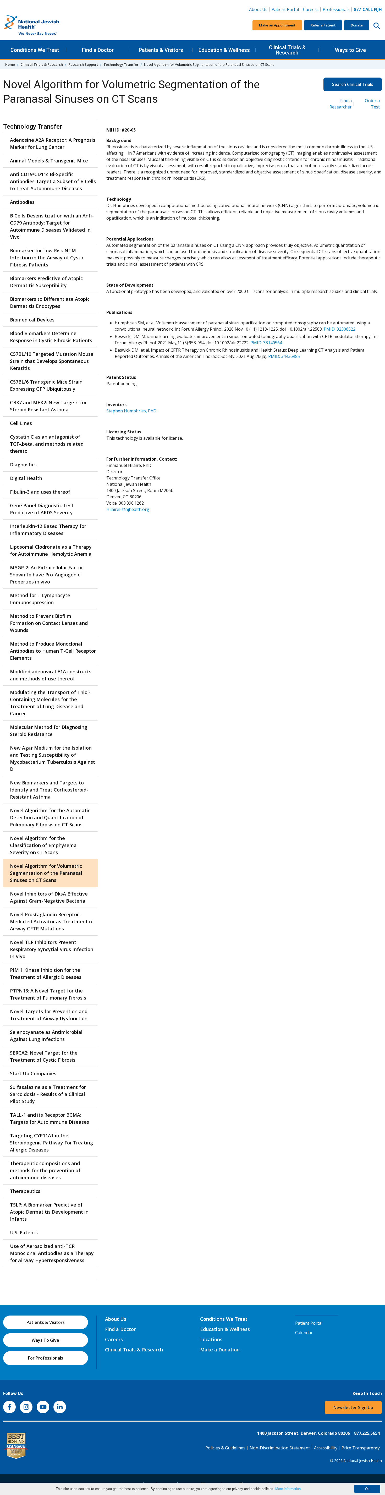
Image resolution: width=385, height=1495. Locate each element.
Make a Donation (220, 1349)
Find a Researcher (340, 104)
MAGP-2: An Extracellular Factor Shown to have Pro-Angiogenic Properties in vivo (46, 574)
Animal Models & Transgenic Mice (49, 160)
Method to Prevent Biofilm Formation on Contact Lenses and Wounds (49, 623)
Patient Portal (285, 9)
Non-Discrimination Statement (280, 1448)
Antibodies (22, 202)
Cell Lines (21, 423)
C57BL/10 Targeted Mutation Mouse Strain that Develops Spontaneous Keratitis (52, 361)
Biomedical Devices (32, 320)
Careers (312, 9)
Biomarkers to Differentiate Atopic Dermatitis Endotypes (50, 302)
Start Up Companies (33, 1073)
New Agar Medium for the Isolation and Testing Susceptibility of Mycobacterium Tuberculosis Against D (52, 758)
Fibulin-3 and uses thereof (40, 492)
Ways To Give (45, 1340)
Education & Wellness (224, 50)
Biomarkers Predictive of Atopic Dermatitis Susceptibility (46, 281)
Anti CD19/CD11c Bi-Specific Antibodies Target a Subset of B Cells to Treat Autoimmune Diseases (53, 181)
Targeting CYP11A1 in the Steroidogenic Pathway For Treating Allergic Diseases (51, 1142)
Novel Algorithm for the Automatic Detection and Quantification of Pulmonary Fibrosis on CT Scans (50, 817)
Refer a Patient (323, 25)
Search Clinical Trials (352, 84)
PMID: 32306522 (339, 329)
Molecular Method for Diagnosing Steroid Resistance (48, 730)
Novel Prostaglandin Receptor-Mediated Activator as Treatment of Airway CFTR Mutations (52, 921)
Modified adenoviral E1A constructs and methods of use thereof (50, 675)
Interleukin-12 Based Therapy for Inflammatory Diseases (48, 529)
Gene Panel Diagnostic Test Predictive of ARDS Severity (42, 509)
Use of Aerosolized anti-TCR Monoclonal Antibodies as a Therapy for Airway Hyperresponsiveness (52, 1253)
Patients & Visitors (161, 50)
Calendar (304, 1332)
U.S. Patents (24, 1232)
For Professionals (45, 1358)
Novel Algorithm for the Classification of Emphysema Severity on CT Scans (43, 845)
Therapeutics (25, 1191)
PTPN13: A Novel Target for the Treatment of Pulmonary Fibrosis (48, 994)
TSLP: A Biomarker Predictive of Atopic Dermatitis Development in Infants (49, 1212)
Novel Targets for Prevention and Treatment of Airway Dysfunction (48, 1015)
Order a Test (372, 104)
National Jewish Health (363, 1460)
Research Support (83, 64)
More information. (288, 1489)
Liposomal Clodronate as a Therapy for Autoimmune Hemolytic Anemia (51, 550)
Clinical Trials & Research (287, 50)
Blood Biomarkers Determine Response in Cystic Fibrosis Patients (51, 336)
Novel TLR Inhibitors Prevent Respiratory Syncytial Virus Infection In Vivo (51, 949)
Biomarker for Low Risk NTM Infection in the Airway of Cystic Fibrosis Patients (47, 257)
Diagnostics (23, 464)
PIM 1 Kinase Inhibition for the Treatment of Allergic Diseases (45, 973)
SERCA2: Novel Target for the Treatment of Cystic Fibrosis (44, 1056)
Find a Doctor (98, 50)
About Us (258, 9)
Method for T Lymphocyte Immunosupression (40, 598)
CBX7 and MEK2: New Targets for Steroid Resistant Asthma (48, 406)
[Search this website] (376, 25)
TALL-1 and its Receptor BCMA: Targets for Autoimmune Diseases (49, 1118)
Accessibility (325, 1448)
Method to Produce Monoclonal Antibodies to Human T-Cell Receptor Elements (53, 651)
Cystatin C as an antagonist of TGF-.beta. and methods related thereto (47, 444)
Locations (211, 1339)
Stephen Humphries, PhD (131, 411)
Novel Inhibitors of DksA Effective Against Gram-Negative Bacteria (49, 897)
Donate (357, 25)
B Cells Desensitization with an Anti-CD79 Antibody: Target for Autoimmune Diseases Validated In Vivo (52, 226)
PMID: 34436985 (284, 356)
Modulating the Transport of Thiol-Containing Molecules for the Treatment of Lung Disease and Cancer (50, 703)
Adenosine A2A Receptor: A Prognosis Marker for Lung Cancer (52, 143)
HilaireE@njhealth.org (127, 509)
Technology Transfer (121, 64)
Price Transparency (361, 1448)
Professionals (336, 9)
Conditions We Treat (34, 50)
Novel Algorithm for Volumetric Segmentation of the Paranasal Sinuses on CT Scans (46, 873)
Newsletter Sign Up (353, 1407)
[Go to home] (42, 25)
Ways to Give (350, 50)
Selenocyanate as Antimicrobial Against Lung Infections (46, 1035)
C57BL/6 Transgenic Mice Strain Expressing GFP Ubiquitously (46, 385)
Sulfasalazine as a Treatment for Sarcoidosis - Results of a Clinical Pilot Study (48, 1094)
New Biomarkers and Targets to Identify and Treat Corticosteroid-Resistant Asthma (49, 789)
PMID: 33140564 (266, 343)
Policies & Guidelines (225, 1448)
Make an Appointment (277, 25)
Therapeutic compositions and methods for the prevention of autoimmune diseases (45, 1170)
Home (10, 64)
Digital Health (26, 478)
